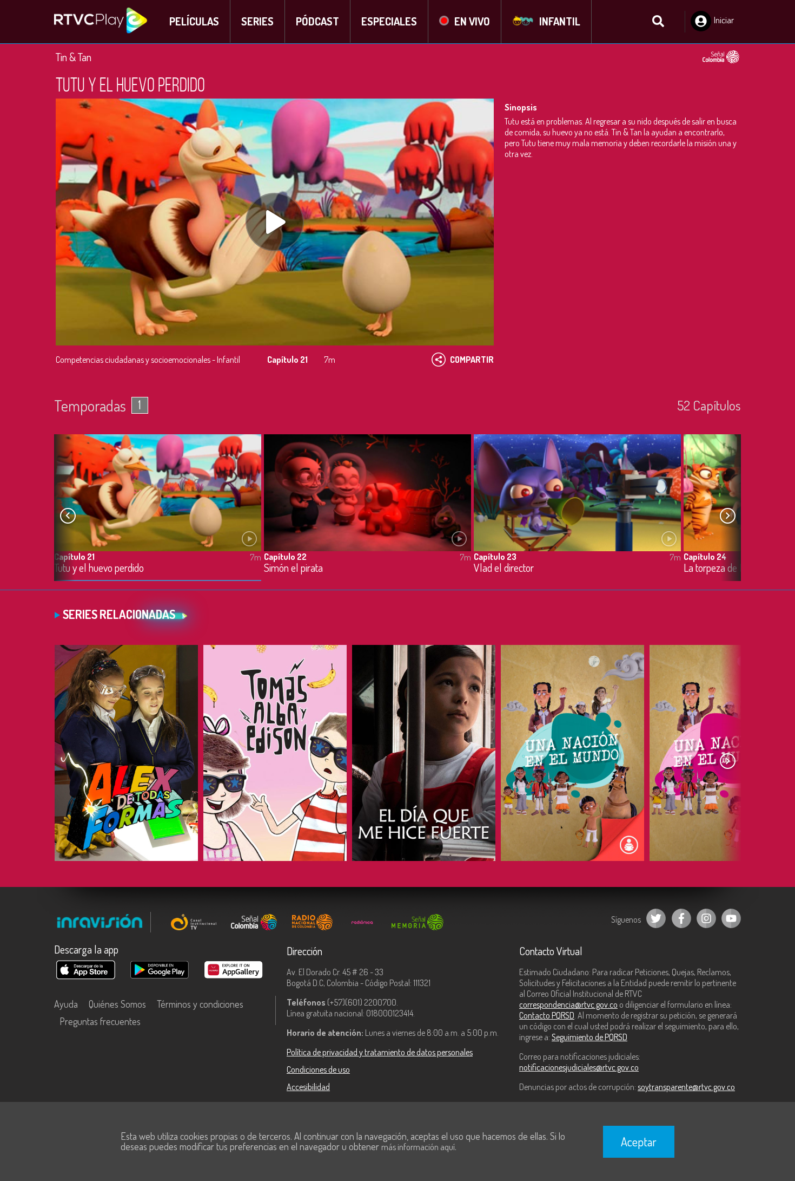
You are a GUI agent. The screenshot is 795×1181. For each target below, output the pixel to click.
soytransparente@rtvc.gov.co (686, 1086)
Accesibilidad (308, 1086)
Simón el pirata (293, 568)
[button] (727, 516)
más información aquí (418, 1146)
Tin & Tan (73, 56)
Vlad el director (504, 568)
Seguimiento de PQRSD (589, 1037)
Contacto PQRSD (546, 1015)
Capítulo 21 (74, 556)
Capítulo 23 (495, 556)
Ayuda (66, 1004)
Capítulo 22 (285, 556)
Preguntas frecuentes (100, 1021)
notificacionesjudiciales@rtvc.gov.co (579, 1067)
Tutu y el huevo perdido (99, 568)
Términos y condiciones (200, 1004)
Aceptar (639, 1141)
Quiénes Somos (117, 1004)
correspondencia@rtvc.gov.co (568, 1004)
